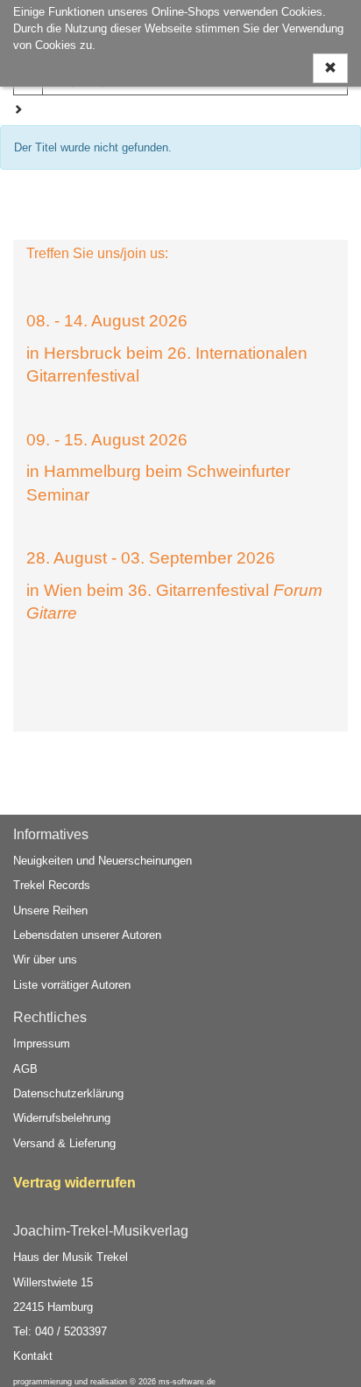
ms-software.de (187, 1381)
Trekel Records (51, 885)
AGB (25, 1068)
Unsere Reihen (50, 910)
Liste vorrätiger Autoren (72, 984)
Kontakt (33, 1355)
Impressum (41, 1043)
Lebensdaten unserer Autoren (87, 935)
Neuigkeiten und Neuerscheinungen (102, 860)
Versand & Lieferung (64, 1143)
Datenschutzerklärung (68, 1093)
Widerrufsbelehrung (61, 1117)
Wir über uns (45, 959)
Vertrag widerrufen (74, 1182)
